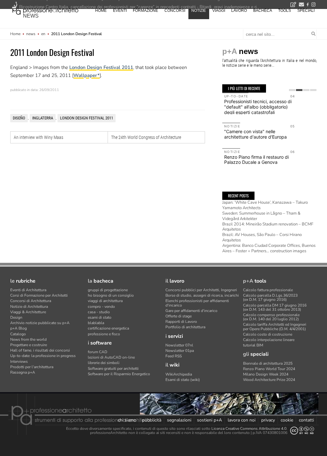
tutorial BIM (253, 345)
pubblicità (151, 420)
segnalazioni (179, 420)
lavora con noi (241, 420)
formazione (145, 10)
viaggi (218, 10)
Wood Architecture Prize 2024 (269, 379)
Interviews (19, 361)
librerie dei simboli (103, 362)
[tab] (292, 90)
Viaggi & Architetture (28, 312)
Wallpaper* (86, 75)
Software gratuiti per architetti (113, 368)
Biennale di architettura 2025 (268, 363)
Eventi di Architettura (28, 290)
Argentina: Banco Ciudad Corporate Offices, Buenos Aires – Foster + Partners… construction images (269, 248)
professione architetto (45, 10)
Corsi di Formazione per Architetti (39, 295)
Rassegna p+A (22, 372)
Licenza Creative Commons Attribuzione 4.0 (248, 428)
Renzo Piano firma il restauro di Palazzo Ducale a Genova (256, 159)
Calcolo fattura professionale (268, 290)
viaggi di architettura (105, 300)
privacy (268, 420)
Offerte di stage (178, 316)
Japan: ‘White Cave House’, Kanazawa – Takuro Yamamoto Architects (265, 205)
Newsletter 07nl (179, 345)
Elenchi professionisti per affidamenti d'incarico (197, 303)
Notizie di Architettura (29, 306)
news (31, 16)
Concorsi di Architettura (30, 300)
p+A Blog (18, 328)
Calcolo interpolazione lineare (268, 339)
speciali (306, 10)
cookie (287, 420)
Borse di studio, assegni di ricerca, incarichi (202, 295)
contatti (306, 420)
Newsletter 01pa (179, 350)
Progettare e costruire (28, 344)
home (101, 10)
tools (284, 10)
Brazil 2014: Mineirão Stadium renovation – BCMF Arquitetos (267, 226)
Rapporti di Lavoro (181, 321)
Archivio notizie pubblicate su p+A (40, 322)
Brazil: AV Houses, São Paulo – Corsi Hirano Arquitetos (262, 237)
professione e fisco (104, 334)
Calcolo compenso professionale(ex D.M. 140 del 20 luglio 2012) (271, 317)
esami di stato (99, 317)
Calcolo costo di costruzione (267, 334)
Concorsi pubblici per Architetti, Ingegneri (201, 290)
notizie (198, 10)
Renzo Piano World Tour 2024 (269, 368)
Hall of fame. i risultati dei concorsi (40, 350)
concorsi (174, 10)
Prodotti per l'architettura (31, 366)
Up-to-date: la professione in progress (43, 355)
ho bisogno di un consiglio (111, 295)
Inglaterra (42, 118)
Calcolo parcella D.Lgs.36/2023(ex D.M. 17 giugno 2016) (270, 297)
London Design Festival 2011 (101, 67)
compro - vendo (101, 306)
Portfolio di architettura (185, 327)
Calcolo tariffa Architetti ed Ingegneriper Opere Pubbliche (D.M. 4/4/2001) (274, 326)
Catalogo (18, 334)
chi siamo (127, 420)
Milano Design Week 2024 (265, 374)
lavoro (239, 10)
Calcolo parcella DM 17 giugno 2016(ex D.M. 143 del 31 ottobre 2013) (275, 307)
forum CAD (97, 351)
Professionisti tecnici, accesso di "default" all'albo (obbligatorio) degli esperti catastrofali (258, 107)
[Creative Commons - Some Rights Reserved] (302, 431)
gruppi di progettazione (108, 290)
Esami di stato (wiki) (182, 379)
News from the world (28, 339)
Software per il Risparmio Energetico (119, 373)
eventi (120, 10)
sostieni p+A (209, 420)
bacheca (262, 10)
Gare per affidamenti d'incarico (191, 310)
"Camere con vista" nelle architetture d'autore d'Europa (255, 134)
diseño (19, 118)
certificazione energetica (108, 328)
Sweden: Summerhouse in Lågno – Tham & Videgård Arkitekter (261, 216)
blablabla (96, 322)
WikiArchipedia (178, 374)
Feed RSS (173, 356)
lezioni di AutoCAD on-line (111, 357)
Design (16, 317)
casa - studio (99, 312)
